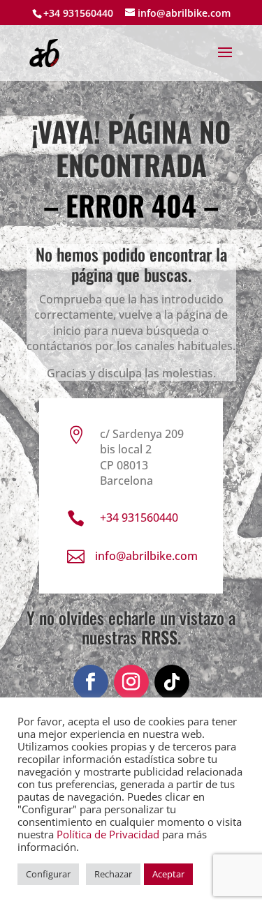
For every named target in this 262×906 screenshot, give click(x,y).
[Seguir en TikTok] (171, 682)
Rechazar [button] (113, 874)
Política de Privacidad (108, 834)
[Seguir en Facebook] (90, 682)
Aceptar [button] (168, 874)
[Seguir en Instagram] (131, 682)
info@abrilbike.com (146, 556)
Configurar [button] (48, 874)
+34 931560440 (78, 13)
